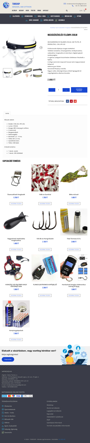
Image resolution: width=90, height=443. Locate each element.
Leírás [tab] (7, 113)
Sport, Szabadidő (34, 20)
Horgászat (67, 27)
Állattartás (16, 16)
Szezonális (61, 20)
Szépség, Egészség (48, 20)
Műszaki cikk (68, 16)
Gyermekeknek (29, 16)
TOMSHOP (16, 4)
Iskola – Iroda (42, 16)
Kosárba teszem (79, 90)
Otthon (79, 16)
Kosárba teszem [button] (16, 203)
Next (42, 72)
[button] (66, 10)
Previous (3, 72)
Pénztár (33, 11)
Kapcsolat (45, 11)
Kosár (27, 11)
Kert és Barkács (55, 16)
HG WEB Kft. (62, 439)
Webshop (21, 11)
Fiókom (39, 11)
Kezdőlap (14, 11)
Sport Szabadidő (60, 27)
